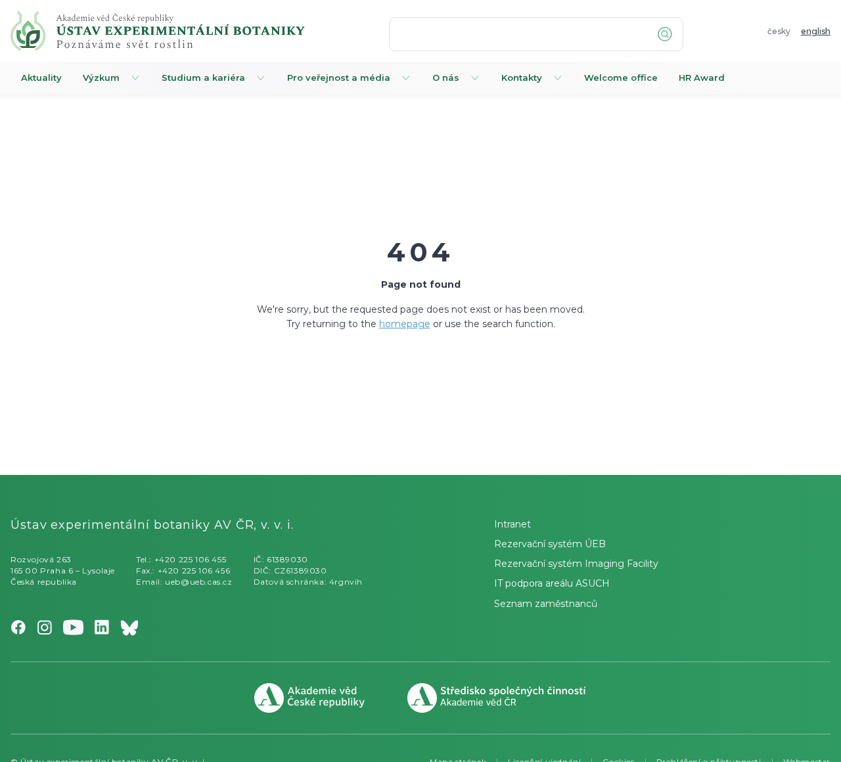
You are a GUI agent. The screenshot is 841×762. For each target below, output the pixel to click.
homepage (404, 324)
